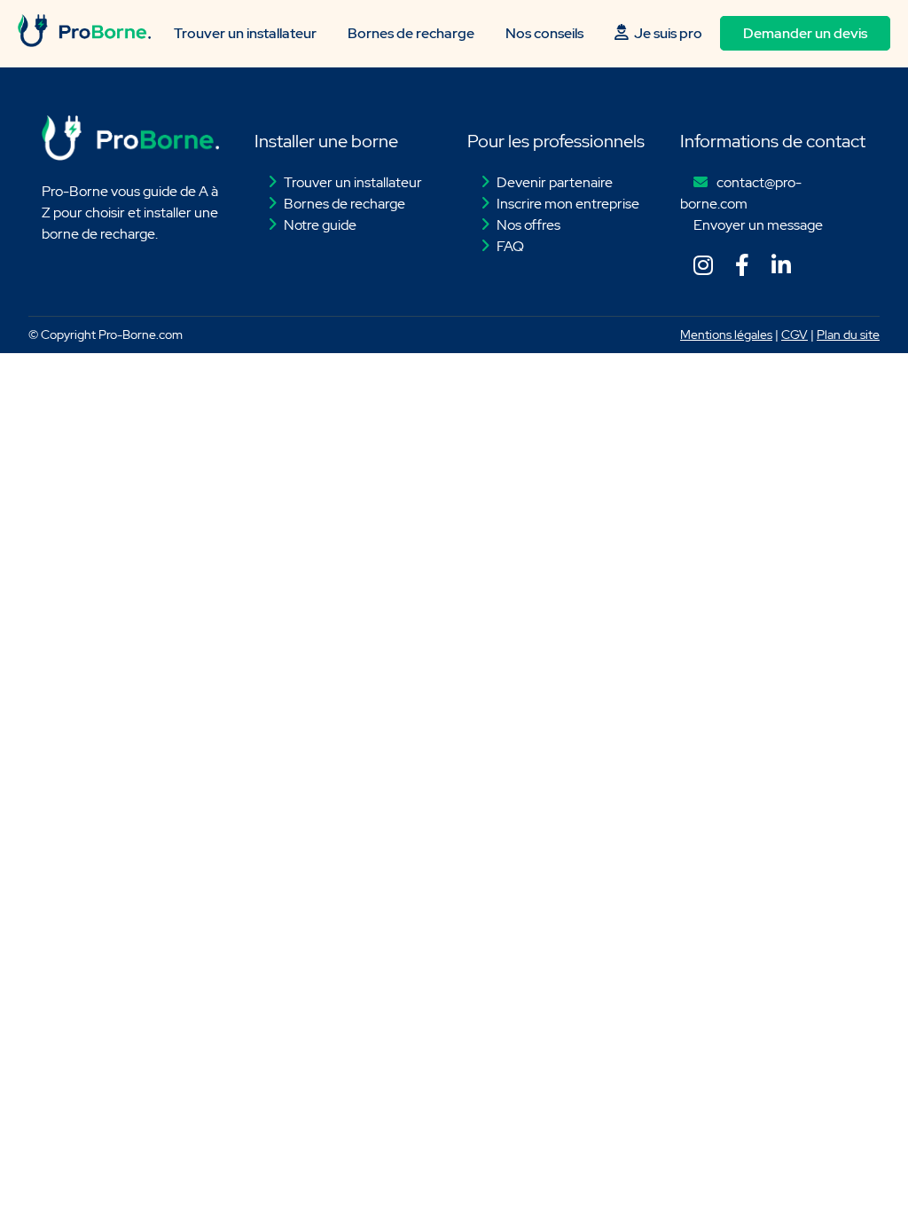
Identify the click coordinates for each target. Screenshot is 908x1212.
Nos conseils (544, 33)
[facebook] (738, 268)
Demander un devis (805, 33)
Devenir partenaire (555, 182)
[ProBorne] (84, 42)
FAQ (510, 246)
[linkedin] (777, 268)
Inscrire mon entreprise (568, 203)
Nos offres (528, 225)
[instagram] (699, 268)
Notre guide (320, 225)
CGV (794, 334)
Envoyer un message (758, 225)
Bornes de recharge (411, 33)
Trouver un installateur (245, 33)
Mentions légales (726, 334)
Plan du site (848, 334)
